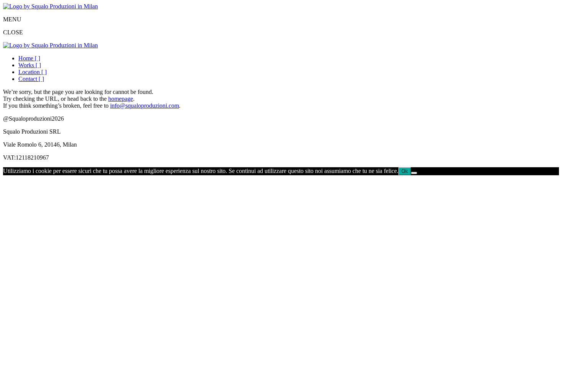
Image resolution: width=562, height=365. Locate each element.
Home (29, 58)
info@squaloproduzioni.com (144, 105)
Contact (31, 79)
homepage (120, 98)
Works (29, 65)
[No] (414, 173)
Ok (404, 171)
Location (32, 72)
